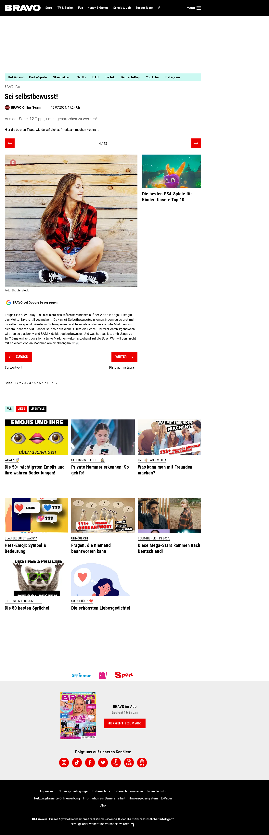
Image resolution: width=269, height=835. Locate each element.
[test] (116, 762)
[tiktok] (77, 762)
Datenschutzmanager (128, 791)
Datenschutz (101, 791)
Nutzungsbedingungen (73, 791)
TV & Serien (65, 7)
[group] (100, 77)
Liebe (21, 408)
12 (56, 383)
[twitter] (103, 762)
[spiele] (129, 762)
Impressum (47, 791)
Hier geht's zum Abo (125, 723)
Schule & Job (122, 7)
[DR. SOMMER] (81, 675)
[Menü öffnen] (199, 7)
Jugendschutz (156, 791)
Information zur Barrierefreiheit (104, 798)
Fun (80, 7)
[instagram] (64, 762)
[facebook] (90, 762)
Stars (49, 7)
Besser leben (144, 7)
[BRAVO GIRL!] (103, 675)
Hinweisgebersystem (143, 798)
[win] (142, 762)
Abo (103, 805)
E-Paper (166, 798)
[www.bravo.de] (23, 8)
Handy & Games (98, 7)
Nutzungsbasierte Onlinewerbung (57, 798)
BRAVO (9, 87)
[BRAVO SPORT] (124, 675)
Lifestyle (38, 408)
